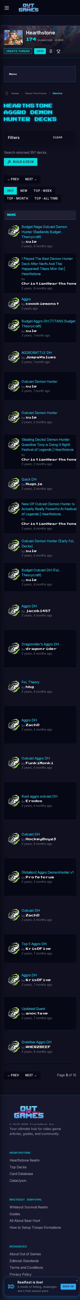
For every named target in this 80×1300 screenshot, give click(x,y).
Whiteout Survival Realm (29, 1207)
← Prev (13, 179)
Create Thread (18, 51)
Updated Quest (33, 1009)
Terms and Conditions (26, 1268)
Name (11, 215)
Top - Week (42, 190)
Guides (15, 1214)
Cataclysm (18, 1181)
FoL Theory (30, 682)
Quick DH (29, 479)
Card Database (21, 1174)
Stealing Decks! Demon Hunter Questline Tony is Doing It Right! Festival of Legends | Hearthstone (48, 445)
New (23, 190)
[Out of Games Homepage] (29, 1112)
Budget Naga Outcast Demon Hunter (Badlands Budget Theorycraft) (44, 232)
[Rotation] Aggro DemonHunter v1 (48, 872)
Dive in (68, 1286)
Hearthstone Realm (24, 1160)
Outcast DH (31, 834)
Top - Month (17, 198)
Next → (31, 179)
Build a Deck (23, 162)
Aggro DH (29, 606)
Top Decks (18, 1167)
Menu (13, 74)
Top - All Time (46, 198)
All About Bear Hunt (25, 1221)
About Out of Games (25, 1254)
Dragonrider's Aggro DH (40, 644)
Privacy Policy (21, 1274)
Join (40, 51)
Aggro (26, 299)
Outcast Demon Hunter (39, 382)
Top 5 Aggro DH (34, 944)
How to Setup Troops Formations (35, 1228)
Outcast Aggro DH (36, 758)
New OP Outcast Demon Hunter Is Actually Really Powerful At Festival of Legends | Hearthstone (49, 509)
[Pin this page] (7, 93)
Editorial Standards (24, 1261)
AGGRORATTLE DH (37, 353)
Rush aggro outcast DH (39, 796)
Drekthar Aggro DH (36, 1042)
